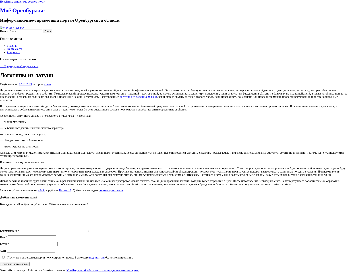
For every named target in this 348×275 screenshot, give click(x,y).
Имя (3, 237)
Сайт (3, 250)
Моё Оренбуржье (22, 10)
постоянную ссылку (111, 190)
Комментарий (9, 230)
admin (47, 84)
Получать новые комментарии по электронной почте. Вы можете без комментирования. (70, 257)
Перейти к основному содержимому (22, 1)
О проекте (13, 52)
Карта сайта (14, 48)
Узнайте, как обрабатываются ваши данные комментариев (103, 270)
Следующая (29, 66)
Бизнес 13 (65, 190)
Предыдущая (10, 66)
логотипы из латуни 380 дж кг (138, 96)
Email (4, 243)
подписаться (97, 257)
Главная (12, 45)
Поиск (4, 31)
